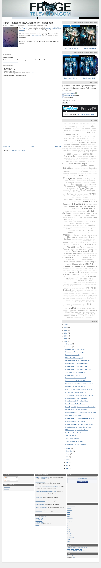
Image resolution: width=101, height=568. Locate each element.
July (67, 457)
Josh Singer (73, 211)
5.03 (70, 123)
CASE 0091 (44, 478)
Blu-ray (78, 146)
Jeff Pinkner (89, 206)
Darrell (69, 508)
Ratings (75, 255)
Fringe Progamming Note (72, 375)
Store (95, 274)
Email (90, 164)
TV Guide (92, 302)
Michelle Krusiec (86, 227)
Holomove (84, 195)
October (68, 448)
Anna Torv (91, 132)
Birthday (84, 144)
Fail (91, 170)
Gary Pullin (84, 191)
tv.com (68, 304)
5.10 (94, 123)
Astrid (88, 138)
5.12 (68, 125)
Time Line (93, 298)
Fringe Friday (91, 180)
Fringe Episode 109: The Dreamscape (76, 366)
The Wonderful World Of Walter (74, 441)
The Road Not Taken (74, 293)
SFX (96, 268)
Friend (90, 175)
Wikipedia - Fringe (40, 522)
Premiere (82, 249)
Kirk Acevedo (85, 213)
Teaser (74, 282)
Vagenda (94, 305)
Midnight (94, 227)
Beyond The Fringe (71, 144)
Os (84, 239)
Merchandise (90, 225)
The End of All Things (89, 286)
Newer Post (6, 146)
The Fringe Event (80, 288)
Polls (82, 247)
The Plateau (88, 292)
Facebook (75, 550)
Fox (81, 175)
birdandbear (69, 533)
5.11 (65, 125)
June (67, 459)
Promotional (87, 251)
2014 (65, 324)
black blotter (91, 144)
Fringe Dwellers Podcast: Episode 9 (75, 444)
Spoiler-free (76, 275)
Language (76, 215)
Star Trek (90, 274)
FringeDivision (92, 186)
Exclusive (93, 168)
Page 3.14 (89, 239)
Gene (89, 191)
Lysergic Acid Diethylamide (89, 219)
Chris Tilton (69, 152)
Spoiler (66, 274)
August (72, 140)
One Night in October (77, 239)
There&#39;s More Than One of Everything (79, 297)
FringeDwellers (72, 188)
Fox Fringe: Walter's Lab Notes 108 (75, 392)
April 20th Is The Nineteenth (77, 137)
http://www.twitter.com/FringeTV (86, 114)
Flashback (89, 173)
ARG (89, 137)
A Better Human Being (79, 125)
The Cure (93, 284)
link (33, 72)
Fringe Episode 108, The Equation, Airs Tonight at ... (80, 407)
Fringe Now (69, 182)
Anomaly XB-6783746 (85, 135)
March (68, 468)
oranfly (68, 539)
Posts (7, 477)
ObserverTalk (92, 235)
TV (87, 302)
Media (81, 225)
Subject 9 (84, 276)
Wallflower (66, 310)
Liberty (76, 217)
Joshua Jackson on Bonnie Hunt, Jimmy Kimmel (79, 395)
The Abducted (81, 282)
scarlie (79, 259)
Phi (71, 245)
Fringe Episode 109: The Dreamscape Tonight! (78, 369)
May (67, 462)
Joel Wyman (74, 209)
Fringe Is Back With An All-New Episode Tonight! (79, 424)
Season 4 (80, 266)
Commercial (70, 156)
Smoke (64, 272)
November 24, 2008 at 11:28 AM (10, 62)
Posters (66, 249)
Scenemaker (69, 262)
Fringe (34, 25)
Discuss (69, 161)
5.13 (72, 125)
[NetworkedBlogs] (82, 478)
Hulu (73, 197)
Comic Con (77, 154)
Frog (65, 191)
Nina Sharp (83, 231)
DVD (71, 164)
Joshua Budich (82, 211)
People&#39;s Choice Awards (83, 242)
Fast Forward (74, 171)
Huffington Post (92, 195)
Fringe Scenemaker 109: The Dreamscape (77, 360)
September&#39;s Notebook (77, 268)
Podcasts (77, 549)
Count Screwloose (71, 506)
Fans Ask (66, 172)
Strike (72, 276)
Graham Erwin (68, 195)
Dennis (68, 512)
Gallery (69, 192)
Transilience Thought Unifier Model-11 (84, 300)
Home (32, 146)
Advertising (73, 127)
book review (89, 146)
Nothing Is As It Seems (81, 232)
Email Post (11, 25)
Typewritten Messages (70, 306)
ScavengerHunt (87, 259)
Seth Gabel (89, 268)
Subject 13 (78, 276)
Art (73, 138)
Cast (69, 150)
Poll (77, 247)
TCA (69, 282)
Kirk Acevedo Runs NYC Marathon (75, 433)
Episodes (68, 168)
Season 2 (88, 264)
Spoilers (85, 547)
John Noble (86, 208)
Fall (94, 170)
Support (77, 279)
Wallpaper (73, 310)
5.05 (77, 123)
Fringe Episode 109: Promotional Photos (76, 363)
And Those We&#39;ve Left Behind (76, 132)
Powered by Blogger (71, 555)
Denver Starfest (90, 159)
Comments (8, 480)
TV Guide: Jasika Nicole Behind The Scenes (78, 381)
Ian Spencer (78, 197)
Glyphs (92, 194)
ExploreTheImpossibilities (82, 170)
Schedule (79, 262)
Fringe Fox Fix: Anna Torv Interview (75, 386)
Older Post (58, 146)
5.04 (73, 123)
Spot (74, 557)
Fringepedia (39, 25)
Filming (92, 172)
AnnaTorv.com (7, 487)
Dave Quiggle (84, 158)
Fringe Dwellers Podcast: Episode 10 (76, 409)
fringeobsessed (70, 537)
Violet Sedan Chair (88, 308)
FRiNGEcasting (82, 186)
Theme (81, 295)
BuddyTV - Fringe (39, 518)
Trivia (72, 302)
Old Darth (69, 522)
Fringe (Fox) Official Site (41, 516)
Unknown (69, 523)
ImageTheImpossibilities (73, 199)
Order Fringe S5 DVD (90, 48)
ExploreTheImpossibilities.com (53, 486)
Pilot (94, 245)
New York (87, 229)
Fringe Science (76, 184)
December (69, 344)
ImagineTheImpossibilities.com (42, 477)
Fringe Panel (78, 182)
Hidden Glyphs (77, 195)
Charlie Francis (91, 150)
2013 (65, 327)
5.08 (88, 123)
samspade (69, 541)
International (76, 202)
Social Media (85, 272)
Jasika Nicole (75, 206)
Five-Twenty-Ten (82, 173)
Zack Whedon (89, 317)
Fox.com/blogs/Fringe (40, 501)
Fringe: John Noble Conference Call (75, 378)
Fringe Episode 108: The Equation (75, 404)
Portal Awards (89, 247)
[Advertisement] (18, 132)
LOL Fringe (71, 219)
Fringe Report (86, 182)
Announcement (71, 135)
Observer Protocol (80, 235)
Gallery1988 (76, 192)
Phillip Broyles (77, 245)
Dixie (68, 514)
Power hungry (74, 249)
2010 (65, 336)
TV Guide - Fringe (39, 519)
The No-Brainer (79, 292)
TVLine (83, 304)
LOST (77, 219)
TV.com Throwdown (76, 304)
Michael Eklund (77, 227)
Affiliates (37, 525)
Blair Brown (69, 146)
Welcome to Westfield (70, 314)
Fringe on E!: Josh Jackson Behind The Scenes (79, 384)
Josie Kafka (69, 518)
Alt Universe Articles (89, 128)
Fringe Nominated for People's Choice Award (78, 427)
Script (69, 264)
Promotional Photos (73, 253)
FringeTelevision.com (88, 190)
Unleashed (81, 305)
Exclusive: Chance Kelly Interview (75, 349)
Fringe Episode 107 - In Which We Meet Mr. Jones (79, 418)
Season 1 (77, 264)
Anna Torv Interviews (71, 435)
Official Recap (83, 237)
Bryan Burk (72, 148)
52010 (65, 123)
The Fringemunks (77, 290)
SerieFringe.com (39, 523)
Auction (93, 138)
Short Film (79, 270)
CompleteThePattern (82, 156)
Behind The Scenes (87, 143)
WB (80, 312)
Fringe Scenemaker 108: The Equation (76, 398)
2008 (65, 341)
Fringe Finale (72, 180)
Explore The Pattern (69, 170)
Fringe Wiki (25, 28)
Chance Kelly (76, 150)
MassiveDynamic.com (71, 225)
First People (73, 173)
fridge (86, 176)
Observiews (72, 237)
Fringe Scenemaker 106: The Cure (75, 421)
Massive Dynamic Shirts (72, 355)
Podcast (70, 247)
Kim (68, 520)
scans (74, 259)
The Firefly (72, 288)
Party (80, 241)
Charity (83, 150)
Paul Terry (72, 242)
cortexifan (69, 535)
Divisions (75, 161)
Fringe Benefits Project (83, 179)
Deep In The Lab (70, 159)
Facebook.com (39, 511)
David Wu (69, 510)
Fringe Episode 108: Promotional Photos (76, 401)
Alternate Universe (71, 130)
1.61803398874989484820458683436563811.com (46, 491)
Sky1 (90, 270)
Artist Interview (81, 138)
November (69, 347)
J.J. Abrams (44, 25)
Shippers (73, 270)
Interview (87, 201)
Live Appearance (85, 217)
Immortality (86, 199)
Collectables (82, 152)
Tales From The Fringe (84, 281)
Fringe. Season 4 (90, 184)
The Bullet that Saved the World (72, 284)
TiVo (72, 300)
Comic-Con (88, 154)
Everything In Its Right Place (81, 168)
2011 (65, 333)
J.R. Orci (89, 204)
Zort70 (68, 531)
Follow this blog (82, 481)
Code (75, 152)
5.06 (81, 123)
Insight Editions (66, 202)
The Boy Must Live (91, 282)
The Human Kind (88, 290)
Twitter (90, 304)
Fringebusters (69, 186)
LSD (81, 219)
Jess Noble (65, 209)
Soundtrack (94, 272)
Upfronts (88, 306)
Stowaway (67, 277)
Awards (78, 140)
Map (75, 221)
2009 (65, 339)
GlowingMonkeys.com (81, 194)
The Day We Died (68, 286)
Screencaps (90, 262)
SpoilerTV (84, 274)
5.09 (91, 123)
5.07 (84, 123)
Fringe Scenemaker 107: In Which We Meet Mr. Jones (80, 412)
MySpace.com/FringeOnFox (41, 507)
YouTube (80, 550)
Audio (66, 140)
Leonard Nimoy (90, 215)
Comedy (90, 152)
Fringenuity (66, 190)
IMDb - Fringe (39, 521)
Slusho (94, 270)
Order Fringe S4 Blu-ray (70, 78)
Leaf (82, 215)
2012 (65, 330)
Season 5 (92, 266)
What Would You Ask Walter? (73, 415)
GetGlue (70, 194)
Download (82, 161)
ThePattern (88, 295)
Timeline (67, 300)
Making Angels (68, 221)
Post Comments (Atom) (18, 150)
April (67, 465)
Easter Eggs (80, 163)
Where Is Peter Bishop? (72, 316)
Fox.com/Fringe (39, 497)
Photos (87, 245)
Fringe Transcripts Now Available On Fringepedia (28, 23)
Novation (90, 233)
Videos (79, 308)
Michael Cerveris (67, 227)
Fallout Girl (6, 489)
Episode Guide (74, 166)
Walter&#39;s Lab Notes (87, 310)
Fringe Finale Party (81, 180)
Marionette (80, 221)
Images (85, 197)
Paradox (76, 241)
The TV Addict (74, 295)
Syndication (67, 280)
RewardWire (77, 258)
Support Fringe (87, 279)
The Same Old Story (88, 293)
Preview (76, 251)
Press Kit (90, 249)
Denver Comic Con (80, 159)
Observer (67, 235)
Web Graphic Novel (88, 312)
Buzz (78, 148)
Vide (66, 308)
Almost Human (76, 128)
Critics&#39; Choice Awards (72, 158)
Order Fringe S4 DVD (89, 78)
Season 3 (68, 266)
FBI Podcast (83, 172)
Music (68, 229)
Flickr (84, 550)
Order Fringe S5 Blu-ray (71, 48)
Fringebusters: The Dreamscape (74, 352)
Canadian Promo (87, 148)
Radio (69, 255)
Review (69, 257)
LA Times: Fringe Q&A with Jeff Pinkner (76, 430)
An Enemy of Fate (84, 130)
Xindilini (69, 529)
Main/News (69, 547)
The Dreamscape (78, 286)
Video (72, 308)
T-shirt (72, 280)
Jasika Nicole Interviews (72, 438)
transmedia (67, 302)
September (66, 268)
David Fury (93, 158)
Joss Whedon (75, 213)
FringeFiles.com (86, 188)
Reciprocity (83, 255)
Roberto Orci (87, 258)
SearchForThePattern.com (41, 486)
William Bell (87, 316)
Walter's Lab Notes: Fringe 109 (74, 358)
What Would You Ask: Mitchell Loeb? (76, 372)
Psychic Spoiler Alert (88, 253)
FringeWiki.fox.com (40, 504)
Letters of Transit (68, 217)
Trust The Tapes (80, 302)
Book (83, 146)
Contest (92, 156)
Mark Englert (88, 221)
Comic (70, 154)
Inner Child (93, 199)
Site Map (85, 270)
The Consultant (86, 284)
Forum (76, 175)
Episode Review (87, 166)
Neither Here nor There (77, 229)
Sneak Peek (73, 272)
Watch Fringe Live (71, 312)
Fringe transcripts (37, 35)
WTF (83, 317)
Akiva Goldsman (84, 127)
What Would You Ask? (86, 314)
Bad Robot (73, 143)
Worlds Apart (77, 317)
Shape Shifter (66, 270)
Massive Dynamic (82, 223)
